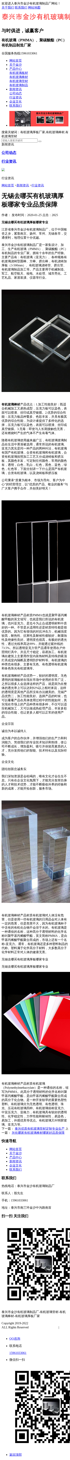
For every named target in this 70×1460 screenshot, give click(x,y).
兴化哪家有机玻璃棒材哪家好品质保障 (38, 1132)
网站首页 (15, 60)
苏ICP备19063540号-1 (44, 1327)
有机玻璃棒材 (18, 77)
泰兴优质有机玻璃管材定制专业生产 (40, 1128)
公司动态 (15, 93)
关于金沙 (15, 64)
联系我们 (21, 7)
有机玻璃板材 (18, 72)
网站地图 (34, 7)
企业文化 (15, 101)
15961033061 (17, 1353)
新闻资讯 (15, 89)
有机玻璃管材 (18, 81)
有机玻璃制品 (18, 85)
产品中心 (15, 68)
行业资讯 (15, 97)
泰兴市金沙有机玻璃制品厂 (47, 1323)
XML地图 (12, 1331)
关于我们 (8, 7)
